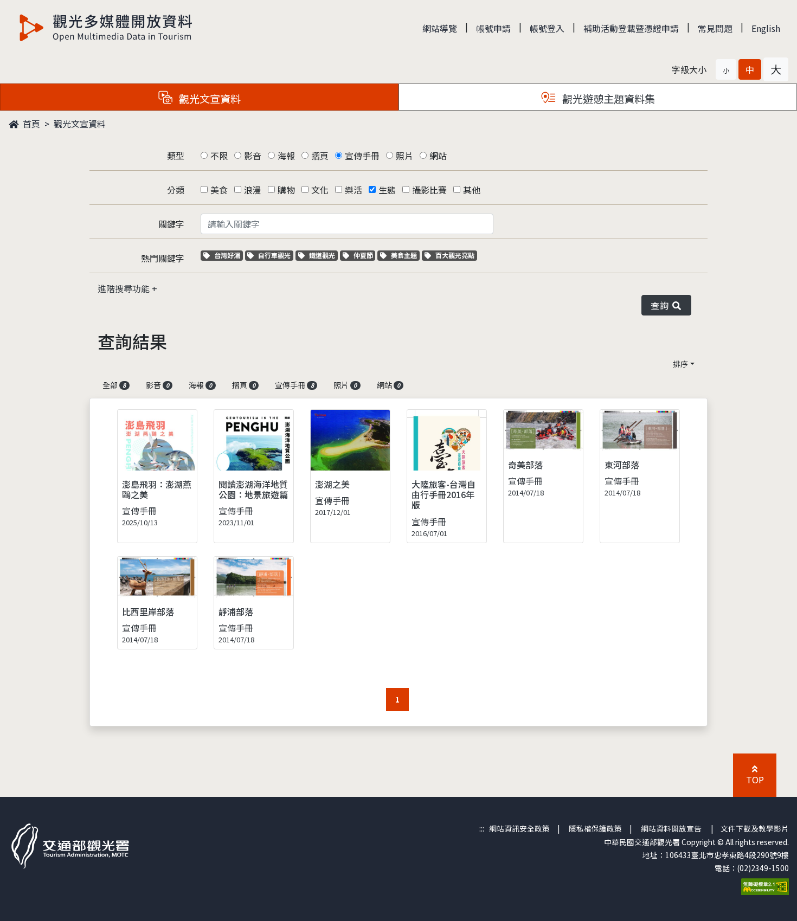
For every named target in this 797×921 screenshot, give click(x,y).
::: (481, 828)
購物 (286, 189)
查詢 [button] (662, 305)
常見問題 (715, 28)
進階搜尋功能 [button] (125, 288)
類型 (175, 155)
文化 (320, 189)
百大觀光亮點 (454, 255)
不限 (219, 155)
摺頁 (320, 155)
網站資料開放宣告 (671, 828)
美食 (219, 189)
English (765, 28)
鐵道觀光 (323, 255)
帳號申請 (493, 28)
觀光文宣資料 (80, 123)
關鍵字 (171, 223)
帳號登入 (547, 28)
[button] (726, 69)
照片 (404, 155)
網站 (438, 155)
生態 (387, 189)
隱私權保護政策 (595, 828)
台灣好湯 (228, 255)
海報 (286, 155)
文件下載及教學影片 (755, 828)
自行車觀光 (274, 255)
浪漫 (252, 189)
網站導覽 (439, 28)
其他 (471, 189)
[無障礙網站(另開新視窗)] (765, 885)
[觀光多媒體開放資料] (106, 27)
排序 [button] (680, 363)
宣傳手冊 (362, 155)
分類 (175, 189)
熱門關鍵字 (162, 258)
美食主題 (405, 255)
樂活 (353, 189)
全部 (114, 384)
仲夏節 (364, 255)
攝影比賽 (429, 189)
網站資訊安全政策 (519, 828)
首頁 (30, 123)
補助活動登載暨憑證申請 (631, 28)
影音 (252, 155)
